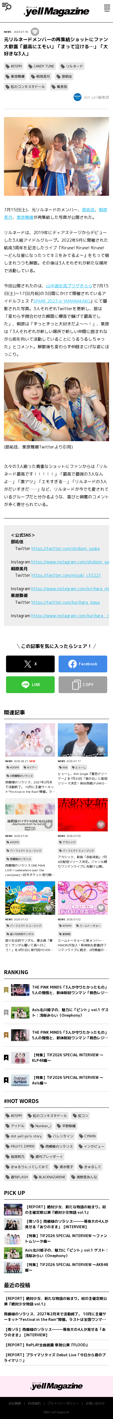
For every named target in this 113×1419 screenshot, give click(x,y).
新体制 (66, 934)
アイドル (17, 1125)
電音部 (62, 86)
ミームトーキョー (90, 925)
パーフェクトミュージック (26, 850)
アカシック (69, 842)
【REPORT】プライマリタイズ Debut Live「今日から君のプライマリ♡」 (55, 1357)
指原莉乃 (17, 1156)
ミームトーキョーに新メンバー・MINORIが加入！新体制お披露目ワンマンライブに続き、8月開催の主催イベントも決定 (82, 945)
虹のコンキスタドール (28, 86)
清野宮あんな (86, 1177)
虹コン (83, 1115)
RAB (65, 767)
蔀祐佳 (67, 76)
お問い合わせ (95, 1403)
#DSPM (16, 66)
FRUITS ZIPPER (22, 1146)
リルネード (74, 66)
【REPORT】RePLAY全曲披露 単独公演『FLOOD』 (46, 1344)
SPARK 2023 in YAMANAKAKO (61, 301)
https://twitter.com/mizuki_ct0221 (66, 575)
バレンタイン (63, 1136)
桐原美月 (43, 76)
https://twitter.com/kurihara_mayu (66, 602)
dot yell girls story (26, 1136)
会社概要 (14, 1403)
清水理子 (66, 1166)
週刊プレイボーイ (49, 1156)
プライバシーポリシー (63, 1403)
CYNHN (90, 1136)
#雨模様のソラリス (21, 776)
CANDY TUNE (44, 66)
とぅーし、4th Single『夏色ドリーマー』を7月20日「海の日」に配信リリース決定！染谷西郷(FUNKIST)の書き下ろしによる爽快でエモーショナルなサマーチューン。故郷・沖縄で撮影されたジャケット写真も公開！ (82, 779)
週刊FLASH (19, 1177)
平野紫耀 (69, 1125)
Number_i (43, 1125)
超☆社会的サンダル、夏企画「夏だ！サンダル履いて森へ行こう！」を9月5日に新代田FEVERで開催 (29, 945)
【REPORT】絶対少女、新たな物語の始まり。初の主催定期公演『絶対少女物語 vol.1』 (55, 1301)
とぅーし (80, 767)
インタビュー (94, 1146)
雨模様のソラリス (20, 859)
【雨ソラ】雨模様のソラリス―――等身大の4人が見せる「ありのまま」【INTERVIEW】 (55, 1332)
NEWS (7, 32)
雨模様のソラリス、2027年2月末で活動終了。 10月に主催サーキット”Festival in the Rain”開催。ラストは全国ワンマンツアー (30, 787)
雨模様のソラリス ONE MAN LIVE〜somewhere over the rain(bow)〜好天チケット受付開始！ (28, 870)
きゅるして (92, 1166)
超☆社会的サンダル (22, 934)
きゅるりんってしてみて (29, 1166)
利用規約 (34, 1403)
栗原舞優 (17, 76)
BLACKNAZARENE (52, 1177)
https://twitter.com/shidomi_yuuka (66, 548)
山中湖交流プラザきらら (69, 286)
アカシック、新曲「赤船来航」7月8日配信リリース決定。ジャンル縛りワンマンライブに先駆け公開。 (82, 862)
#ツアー (32, 767)
